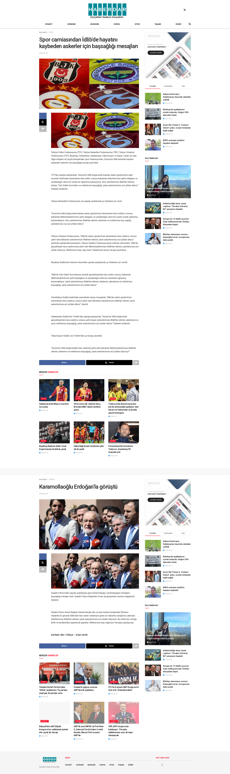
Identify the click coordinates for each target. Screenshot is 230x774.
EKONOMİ (94, 24)
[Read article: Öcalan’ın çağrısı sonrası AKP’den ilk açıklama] (89, 673)
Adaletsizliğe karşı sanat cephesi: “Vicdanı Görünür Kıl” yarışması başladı (175, 206)
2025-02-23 (113, 694)
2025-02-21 (113, 739)
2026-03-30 (152, 195)
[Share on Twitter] (43, 122)
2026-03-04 (79, 453)
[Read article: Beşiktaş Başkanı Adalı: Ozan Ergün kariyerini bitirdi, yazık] (54, 432)
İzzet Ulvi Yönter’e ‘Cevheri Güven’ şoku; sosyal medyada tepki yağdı (176, 128)
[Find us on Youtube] (189, 10)
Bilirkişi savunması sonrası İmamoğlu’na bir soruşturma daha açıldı (176, 237)
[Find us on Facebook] (179, 10)
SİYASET (49, 24)
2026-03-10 (44, 453)
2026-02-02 (44, 697)
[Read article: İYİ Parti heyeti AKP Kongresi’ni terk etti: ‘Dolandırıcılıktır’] (123, 673)
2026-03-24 (44, 410)
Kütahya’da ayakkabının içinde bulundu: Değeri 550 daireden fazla (175, 112)
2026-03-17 (79, 413)
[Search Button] (190, 24)
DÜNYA (117, 24)
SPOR (137, 24)
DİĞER (178, 24)
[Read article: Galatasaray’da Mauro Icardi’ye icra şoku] (54, 390)
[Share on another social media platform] (43, 129)
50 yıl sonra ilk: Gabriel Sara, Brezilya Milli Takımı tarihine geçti (87, 407)
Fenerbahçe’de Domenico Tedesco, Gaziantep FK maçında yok (120, 449)
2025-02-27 (79, 694)
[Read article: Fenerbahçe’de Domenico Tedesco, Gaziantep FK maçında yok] (123, 432)
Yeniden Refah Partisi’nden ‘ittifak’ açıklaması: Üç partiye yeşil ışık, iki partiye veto (53, 690)
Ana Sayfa (43, 32)
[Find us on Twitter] (184, 10)
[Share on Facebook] (43, 116)
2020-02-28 (43, 53)
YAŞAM (158, 24)
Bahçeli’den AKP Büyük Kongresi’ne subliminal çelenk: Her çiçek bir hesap (53, 729)
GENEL (43, 682)
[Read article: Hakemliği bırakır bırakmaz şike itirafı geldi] (89, 432)
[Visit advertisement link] (168, 55)
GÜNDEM (71, 24)
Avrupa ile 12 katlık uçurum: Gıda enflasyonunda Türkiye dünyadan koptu (176, 222)
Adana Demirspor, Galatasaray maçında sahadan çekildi (177, 97)
